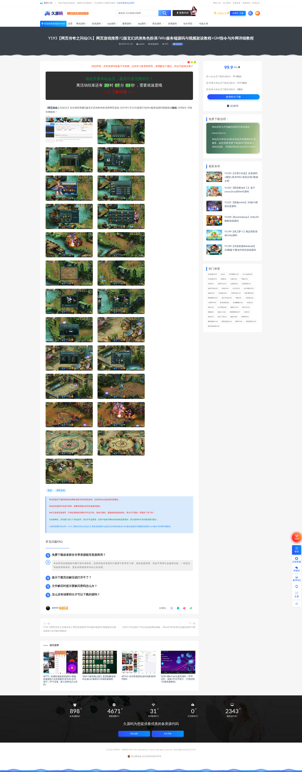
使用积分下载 (233, 96)
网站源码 (80, 24)
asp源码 (142, 24)
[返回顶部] (296, 603)
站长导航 (168, 734)
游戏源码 (96, 24)
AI (223, 274)
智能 (211, 312)
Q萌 (223, 279)
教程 (174, 108)
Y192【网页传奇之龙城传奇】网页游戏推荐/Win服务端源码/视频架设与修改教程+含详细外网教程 (79, 629)
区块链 (222, 293)
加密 (211, 293)
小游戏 (249, 298)
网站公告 (217, 3)
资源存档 (246, 3)
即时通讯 (249, 293)
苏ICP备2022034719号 (185, 750)
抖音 (250, 302)
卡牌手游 (236, 293)
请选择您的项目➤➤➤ (54, 24)
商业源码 (156, 24)
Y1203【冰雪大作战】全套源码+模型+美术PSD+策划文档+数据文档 (241, 177)
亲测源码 (172, 24)
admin (55, 608)
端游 (233, 317)
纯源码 (245, 317)
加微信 (296, 571)
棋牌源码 (235, 312)
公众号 (236, 288)
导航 (238, 298)
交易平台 (222, 284)
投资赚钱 (238, 302)
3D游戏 (212, 274)
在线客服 (296, 562)
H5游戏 (212, 279)
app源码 (111, 24)
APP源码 (234, 274)
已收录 (178, 44)
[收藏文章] (171, 608)
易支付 (246, 307)
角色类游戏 (213, 326)
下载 (244, 279)
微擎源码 (126, 24)
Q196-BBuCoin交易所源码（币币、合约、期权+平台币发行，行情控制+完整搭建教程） (178, 679)
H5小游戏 (247, 274)
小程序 (212, 302)
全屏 (296, 597)
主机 (211, 284)
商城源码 (213, 298)
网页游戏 (52, 108)
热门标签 (227, 3)
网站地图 (134, 734)
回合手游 (227, 298)
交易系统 (246, 284)
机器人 (222, 312)
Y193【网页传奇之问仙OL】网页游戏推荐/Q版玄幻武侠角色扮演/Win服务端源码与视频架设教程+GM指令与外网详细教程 (119, 526)
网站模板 (213, 321)
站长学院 (188, 24)
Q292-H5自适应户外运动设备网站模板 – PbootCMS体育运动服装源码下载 (158, 627)
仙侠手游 (213, 288)
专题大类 (203, 24)
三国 (233, 279)
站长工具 (222, 317)
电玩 (211, 317)
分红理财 (249, 288)
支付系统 (222, 307)
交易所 (234, 284)
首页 (70, 24)
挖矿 (211, 307)
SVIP (296, 539)
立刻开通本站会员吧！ (126, 3)
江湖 (247, 312)
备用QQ (297, 580)
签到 (296, 552)
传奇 (225, 288)
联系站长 (256, 3)
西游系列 (251, 321)
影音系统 (224, 302)
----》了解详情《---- (119, 92)
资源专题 (236, 3)
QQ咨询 (233, 106)
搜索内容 (184, 13)
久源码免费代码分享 (57, 526)
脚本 (238, 321)
